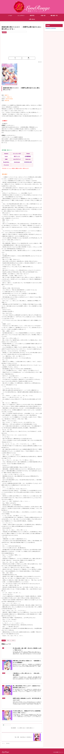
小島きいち (9, 640)
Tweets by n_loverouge (51, 28)
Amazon (6, 153)
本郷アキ (13, 640)
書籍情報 (3, 640)
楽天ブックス (17, 156)
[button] (28, 58)
